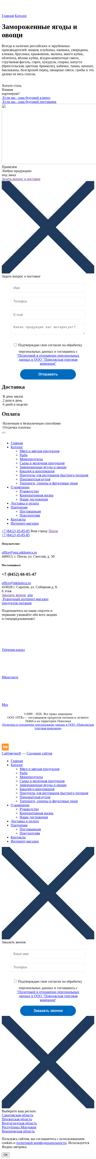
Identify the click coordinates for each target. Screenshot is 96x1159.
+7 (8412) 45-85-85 (16, 531)
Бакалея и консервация (37, 471)
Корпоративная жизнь (36, 495)
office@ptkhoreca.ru (16, 583)
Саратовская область (17, 1115)
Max (5, 705)
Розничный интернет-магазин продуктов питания (25, 601)
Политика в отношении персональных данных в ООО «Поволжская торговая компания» (48, 726)
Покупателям (30, 515)
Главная (8, 16)
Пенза (53, 531)
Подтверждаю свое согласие (49, 354)
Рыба (23, 455)
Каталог (21, 16)
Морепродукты (31, 459)
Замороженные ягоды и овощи (43, 467)
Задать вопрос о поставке (21, 179)
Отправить (48, 374)
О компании (20, 487)
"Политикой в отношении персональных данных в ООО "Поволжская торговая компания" (48, 359)
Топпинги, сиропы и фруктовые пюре (49, 483)
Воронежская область (18, 1131)
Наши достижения (34, 499)
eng (30, 595)
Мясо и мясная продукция (39, 451)
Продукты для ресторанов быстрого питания (54, 475)
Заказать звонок (14, 595)
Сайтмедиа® (11, 753)
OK (6, 1155)
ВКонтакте (10, 677)
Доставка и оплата (25, 503)
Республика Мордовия (19, 1127)
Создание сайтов (39, 753)
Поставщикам (30, 511)
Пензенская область (17, 1119)
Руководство (29, 491)
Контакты (18, 519)
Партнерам (19, 507)
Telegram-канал (13, 650)
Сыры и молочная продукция (42, 463)
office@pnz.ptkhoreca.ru (19, 552)
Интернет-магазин (25, 523)
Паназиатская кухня (35, 479)
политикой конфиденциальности (41, 1143)
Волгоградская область (19, 1123)
